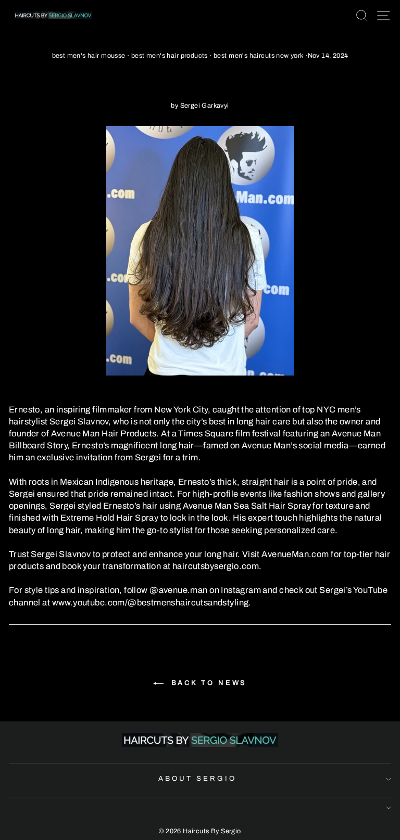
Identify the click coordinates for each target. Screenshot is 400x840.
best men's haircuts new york (259, 55)
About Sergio (197, 778)
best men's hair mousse (89, 55)
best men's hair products (169, 55)
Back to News (207, 683)
